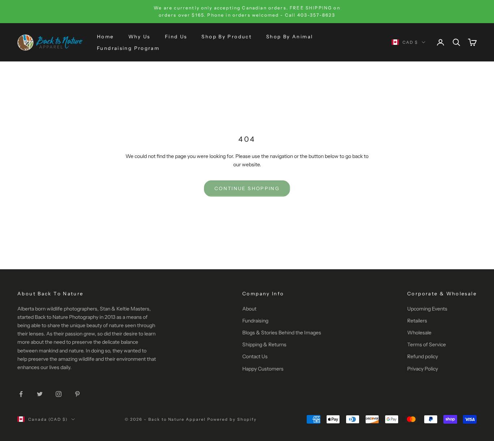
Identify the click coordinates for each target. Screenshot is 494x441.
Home (105, 36)
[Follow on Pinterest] (77, 394)
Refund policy (422, 356)
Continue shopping (247, 188)
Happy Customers (263, 368)
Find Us (176, 36)
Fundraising (255, 320)
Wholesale (419, 332)
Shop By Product (226, 36)
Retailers (417, 320)
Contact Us (255, 356)
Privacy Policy (422, 368)
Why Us (139, 36)
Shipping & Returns (264, 344)
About (249, 308)
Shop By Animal (289, 36)
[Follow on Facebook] (21, 394)
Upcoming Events (427, 308)
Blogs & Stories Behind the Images (281, 332)
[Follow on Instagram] (58, 394)
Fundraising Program (128, 48)
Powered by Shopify (232, 419)
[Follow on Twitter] (39, 394)
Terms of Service (426, 344)
